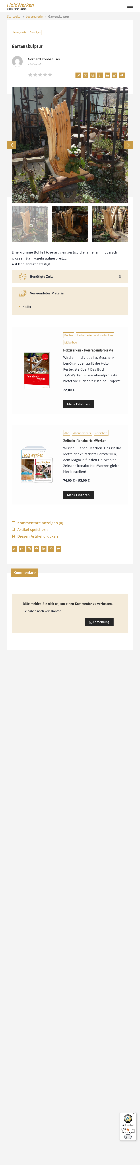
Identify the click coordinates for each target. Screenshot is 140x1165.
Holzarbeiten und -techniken (95, 335)
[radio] (30, 75)
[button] (128, 145)
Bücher (68, 335)
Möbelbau (70, 342)
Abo (66, 433)
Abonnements (82, 433)
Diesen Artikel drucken (37, 536)
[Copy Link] (78, 75)
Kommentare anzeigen (40, 522)
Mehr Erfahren (78, 404)
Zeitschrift (101, 433)
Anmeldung (100, 622)
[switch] (128, 1136)
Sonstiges (35, 32)
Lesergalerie (34, 17)
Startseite (13, 17)
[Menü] (134, 1114)
